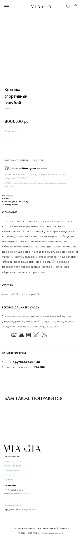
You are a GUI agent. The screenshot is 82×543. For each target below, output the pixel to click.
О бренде (9, 475)
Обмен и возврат (12, 465)
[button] (68, 6)
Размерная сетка (13, 131)
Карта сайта (64, 528)
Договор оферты (50, 528)
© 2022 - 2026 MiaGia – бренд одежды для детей (40, 533)
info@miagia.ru (12, 505)
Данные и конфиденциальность (27, 528)
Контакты (8, 479)
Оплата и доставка (13, 461)
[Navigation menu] (6, 6)
